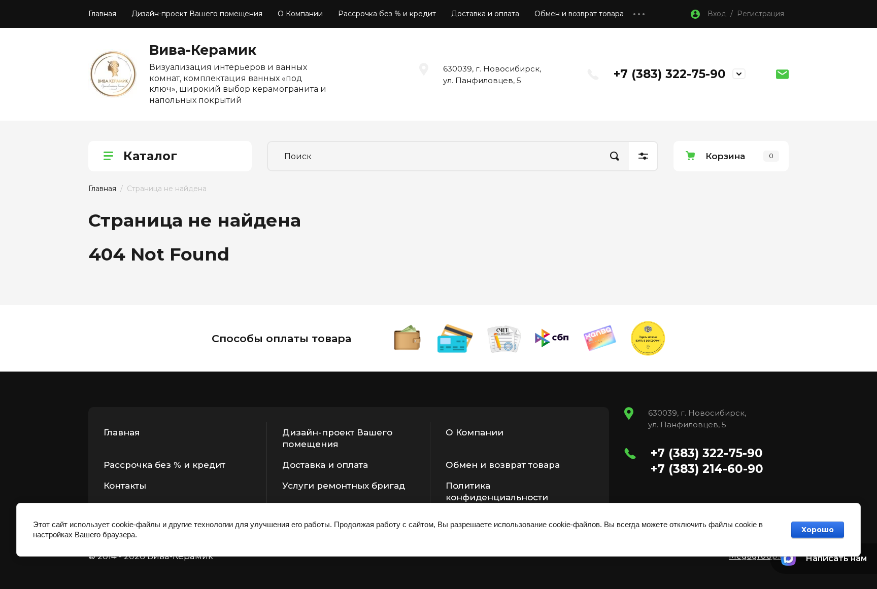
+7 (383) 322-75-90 (670, 74)
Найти (614, 156)
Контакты (125, 486)
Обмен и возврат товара (579, 13)
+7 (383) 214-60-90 (707, 469)
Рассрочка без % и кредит (387, 13)
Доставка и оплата (485, 13)
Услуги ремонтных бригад (343, 486)
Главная (102, 13)
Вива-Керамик (202, 50)
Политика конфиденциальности (497, 491)
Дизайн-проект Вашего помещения (196, 13)
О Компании (300, 13)
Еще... (639, 14)
